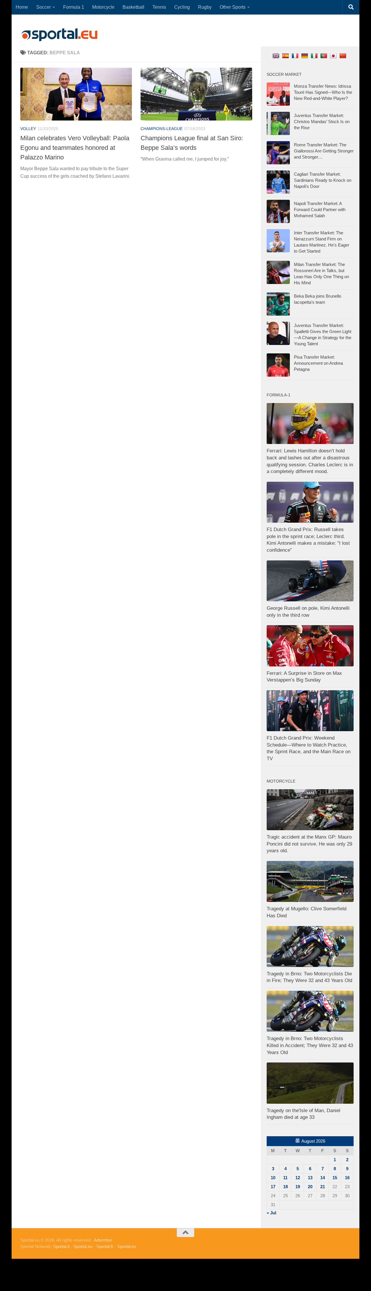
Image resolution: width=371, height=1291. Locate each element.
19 (297, 1186)
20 (310, 1186)
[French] (296, 55)
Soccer (43, 7)
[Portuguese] (324, 55)
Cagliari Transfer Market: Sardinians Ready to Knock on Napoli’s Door (322, 180)
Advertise (103, 1240)
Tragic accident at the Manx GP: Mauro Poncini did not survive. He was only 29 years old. (309, 843)
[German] (305, 55)
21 (322, 1186)
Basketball (133, 7)
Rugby (205, 7)
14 (322, 1177)
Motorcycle (103, 7)
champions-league (162, 128)
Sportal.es (126, 1246)
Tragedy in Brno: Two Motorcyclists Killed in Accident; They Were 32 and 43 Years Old (310, 1045)
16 (347, 1177)
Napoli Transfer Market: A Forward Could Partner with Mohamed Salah (319, 209)
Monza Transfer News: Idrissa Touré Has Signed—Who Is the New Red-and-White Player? (323, 92)
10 (273, 1177)
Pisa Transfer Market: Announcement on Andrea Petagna (318, 363)
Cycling (182, 7)
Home (22, 7)
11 (285, 1177)
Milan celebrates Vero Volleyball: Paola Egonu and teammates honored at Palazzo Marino (74, 147)
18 (285, 1186)
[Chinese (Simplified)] (343, 55)
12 (297, 1177)
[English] (276, 55)
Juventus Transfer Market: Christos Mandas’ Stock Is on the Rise (322, 121)
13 (310, 1177)
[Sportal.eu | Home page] (59, 35)
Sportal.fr (104, 1246)
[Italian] (315, 55)
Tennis (159, 7)
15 (334, 1177)
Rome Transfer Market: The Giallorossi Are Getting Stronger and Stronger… (324, 150)
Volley (28, 128)
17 (273, 1186)
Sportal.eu (82, 1246)
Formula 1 (73, 7)
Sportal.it (61, 1246)
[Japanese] (334, 55)
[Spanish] (286, 55)
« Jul (271, 1212)
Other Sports (232, 7)
